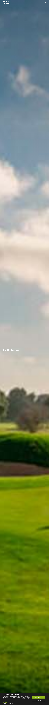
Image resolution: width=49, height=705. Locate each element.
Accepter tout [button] (38, 697)
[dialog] (24, 699)
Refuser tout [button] (38, 700)
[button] (17, 703)
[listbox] (46, 694)
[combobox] (40, 3)
